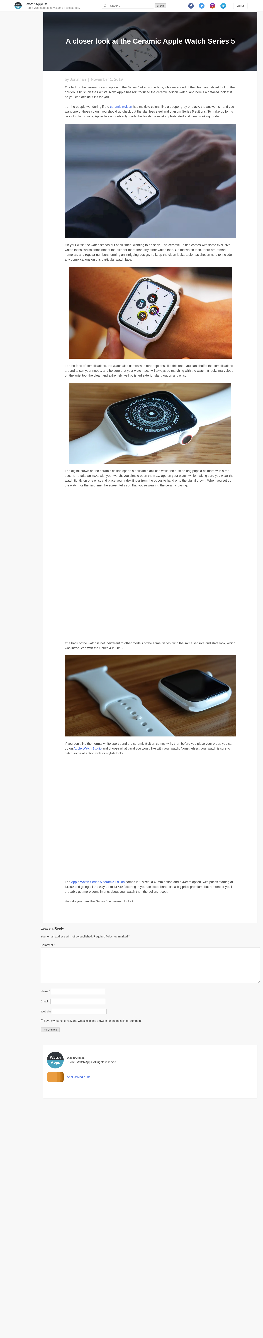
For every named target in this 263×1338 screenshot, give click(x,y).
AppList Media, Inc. (79, 1231)
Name (45, 1145)
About (240, 5)
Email (45, 1155)
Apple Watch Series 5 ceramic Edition (98, 1036)
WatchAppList (36, 4)
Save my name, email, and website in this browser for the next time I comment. (93, 1175)
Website (46, 1165)
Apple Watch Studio (88, 748)
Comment (48, 1099)
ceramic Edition (121, 106)
